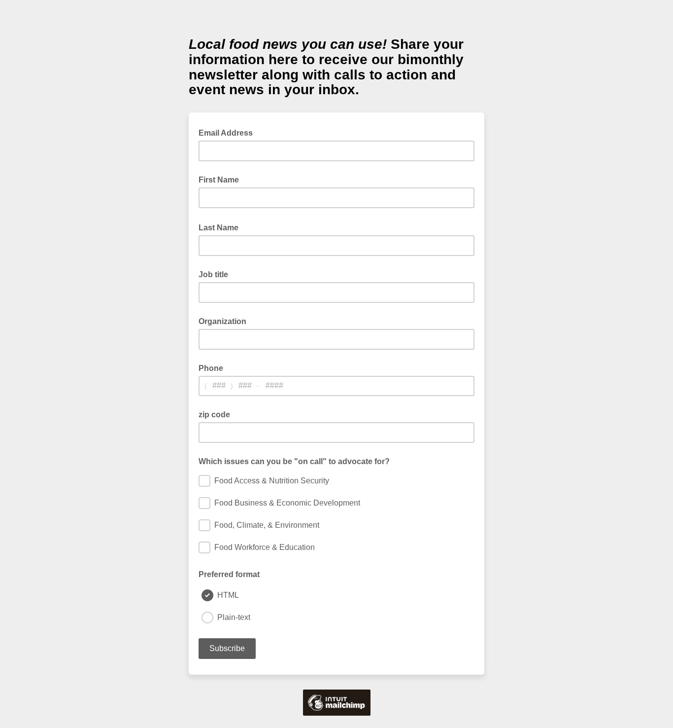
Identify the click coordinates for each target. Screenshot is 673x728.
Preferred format (229, 574)
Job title (213, 274)
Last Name (221, 226)
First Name (219, 180)
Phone (211, 368)
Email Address (229, 132)
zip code (214, 414)
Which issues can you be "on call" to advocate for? (294, 461)
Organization (222, 321)
